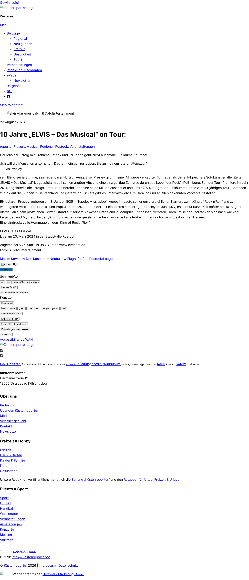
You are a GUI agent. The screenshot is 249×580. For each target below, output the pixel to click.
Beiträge (13, 33)
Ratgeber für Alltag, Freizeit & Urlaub (152, 479)
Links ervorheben (9, 319)
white (12, 308)
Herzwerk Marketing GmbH (63, 574)
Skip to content (12, 105)
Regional (20, 39)
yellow (55, 308)
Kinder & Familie (12, 460)
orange (45, 308)
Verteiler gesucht (13, 421)
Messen (6, 535)
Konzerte (7, 529)
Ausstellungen (11, 524)
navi (64, 308)
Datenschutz (68, 565)
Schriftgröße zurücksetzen (26, 282)
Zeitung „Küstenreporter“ (90, 479)
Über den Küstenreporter (19, 410)
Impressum (47, 565)
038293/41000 (24, 552)
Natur (4, 466)
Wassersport (9, 514)
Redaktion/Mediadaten (24, 70)
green (21, 308)
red (36, 308)
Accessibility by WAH (16, 339)
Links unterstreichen (11, 313)
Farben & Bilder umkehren (14, 324)
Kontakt (6, 426)
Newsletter (22, 81)
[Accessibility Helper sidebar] (9, 264)
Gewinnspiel (9, 3)
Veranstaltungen (19, 65)
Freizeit (19, 49)
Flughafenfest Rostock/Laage (89, 259)
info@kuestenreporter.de (31, 557)
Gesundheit (22, 54)
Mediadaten (9, 416)
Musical (32, 146)
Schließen (6, 269)
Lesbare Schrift (8, 287)
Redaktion (8, 405)
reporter (6, 146)
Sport (18, 60)
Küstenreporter (15, 565)
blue (30, 308)
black (4, 308)
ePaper (12, 75)
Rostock (61, 146)
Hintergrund (7, 303)
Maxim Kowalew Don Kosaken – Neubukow (33, 259)
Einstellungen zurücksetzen (14, 329)
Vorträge (7, 540)
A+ (8, 282)
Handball (7, 508)
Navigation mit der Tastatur (14, 292)
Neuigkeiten (23, 44)
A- (2, 282)
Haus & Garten (11, 455)
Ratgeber (14, 86)
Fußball (5, 503)
